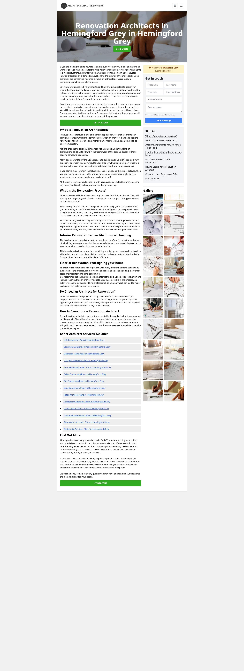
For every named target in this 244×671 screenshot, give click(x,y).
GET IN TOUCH (101, 122)
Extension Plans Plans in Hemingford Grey (84, 353)
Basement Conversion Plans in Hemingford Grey (87, 346)
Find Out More (152, 178)
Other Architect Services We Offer (161, 174)
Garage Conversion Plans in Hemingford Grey (86, 360)
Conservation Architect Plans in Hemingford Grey (87, 415)
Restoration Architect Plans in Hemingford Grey (87, 422)
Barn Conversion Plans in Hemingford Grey (84, 388)
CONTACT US (100, 483)
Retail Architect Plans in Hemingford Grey (84, 394)
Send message (164, 120)
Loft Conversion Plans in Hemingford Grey (84, 340)
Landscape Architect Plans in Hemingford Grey (86, 408)
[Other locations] (175, 5)
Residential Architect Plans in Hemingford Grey (86, 429)
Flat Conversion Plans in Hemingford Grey (84, 381)
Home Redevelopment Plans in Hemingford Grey (87, 367)
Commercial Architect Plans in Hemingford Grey (87, 401)
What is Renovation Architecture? (161, 136)
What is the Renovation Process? (161, 140)
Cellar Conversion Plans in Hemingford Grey (85, 374)
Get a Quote (122, 48)
